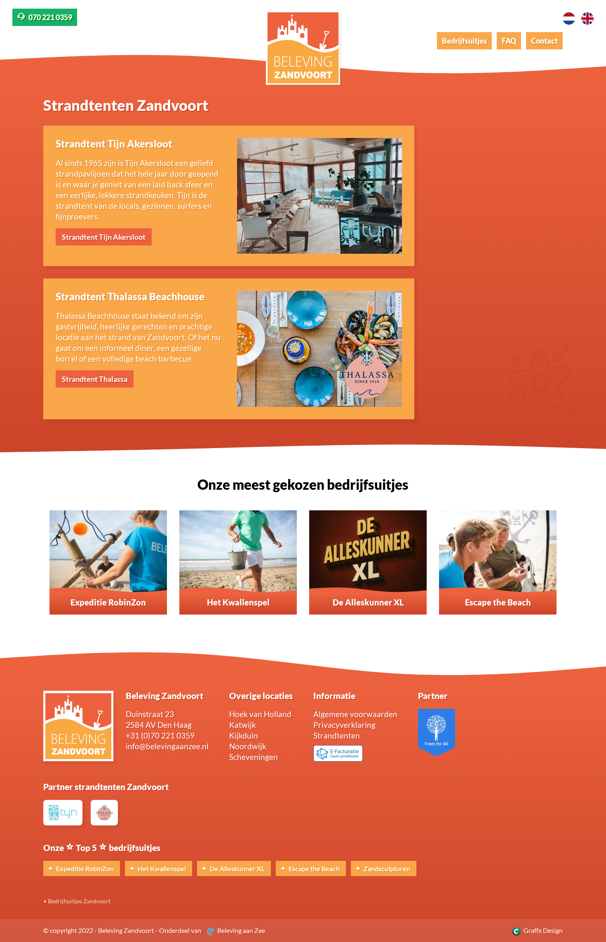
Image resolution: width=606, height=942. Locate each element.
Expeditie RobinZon (84, 868)
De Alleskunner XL (237, 868)
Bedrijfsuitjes (464, 40)
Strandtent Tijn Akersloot (104, 236)
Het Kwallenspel (161, 868)
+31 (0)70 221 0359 (160, 735)
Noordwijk (247, 746)
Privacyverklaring (344, 724)
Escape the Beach (313, 868)
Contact (544, 40)
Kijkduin (243, 735)
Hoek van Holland (260, 714)
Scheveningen (253, 757)
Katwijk (242, 724)
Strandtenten (336, 735)
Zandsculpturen (386, 868)
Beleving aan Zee (240, 930)
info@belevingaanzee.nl (167, 746)
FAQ (509, 40)
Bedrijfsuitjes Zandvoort (79, 901)
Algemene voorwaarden (355, 714)
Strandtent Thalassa (94, 378)
